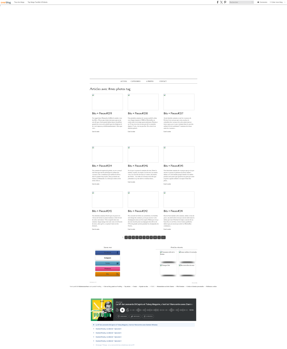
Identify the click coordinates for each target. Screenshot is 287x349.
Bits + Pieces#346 (138, 166)
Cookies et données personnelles (195, 286)
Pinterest (108, 269)
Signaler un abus (143, 286)
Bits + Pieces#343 (102, 211)
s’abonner (123, 316)
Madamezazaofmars (83, 286)
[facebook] (217, 2)
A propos (149, 81)
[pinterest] (225, 2)
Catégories (135, 81)
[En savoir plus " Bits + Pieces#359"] (107, 110)
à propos (149, 316)
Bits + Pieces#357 (173, 113)
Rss (107, 274)
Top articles (127, 286)
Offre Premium (180, 286)
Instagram (107, 258)
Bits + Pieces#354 (102, 166)
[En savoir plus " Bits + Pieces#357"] (179, 110)
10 (155, 237)
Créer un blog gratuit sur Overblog (113, 286)
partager (137, 316)
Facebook (107, 252)
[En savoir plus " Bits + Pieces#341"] (179, 207)
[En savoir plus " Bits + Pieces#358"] (143, 110)
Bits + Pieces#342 (138, 211)
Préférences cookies (211, 286)
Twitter (107, 263)
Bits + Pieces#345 (173, 166)
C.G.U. (153, 286)
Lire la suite (95, 131)
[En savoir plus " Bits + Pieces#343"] (107, 207)
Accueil (123, 81)
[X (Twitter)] (221, 2)
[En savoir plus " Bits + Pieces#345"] (179, 162)
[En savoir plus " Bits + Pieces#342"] (143, 207)
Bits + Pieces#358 (138, 113)
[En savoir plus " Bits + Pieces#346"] (143, 162)
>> (163, 237)
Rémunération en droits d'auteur (165, 286)
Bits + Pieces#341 (173, 211)
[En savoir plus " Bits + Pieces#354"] (107, 162)
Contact (163, 81)
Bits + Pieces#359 (102, 113)
